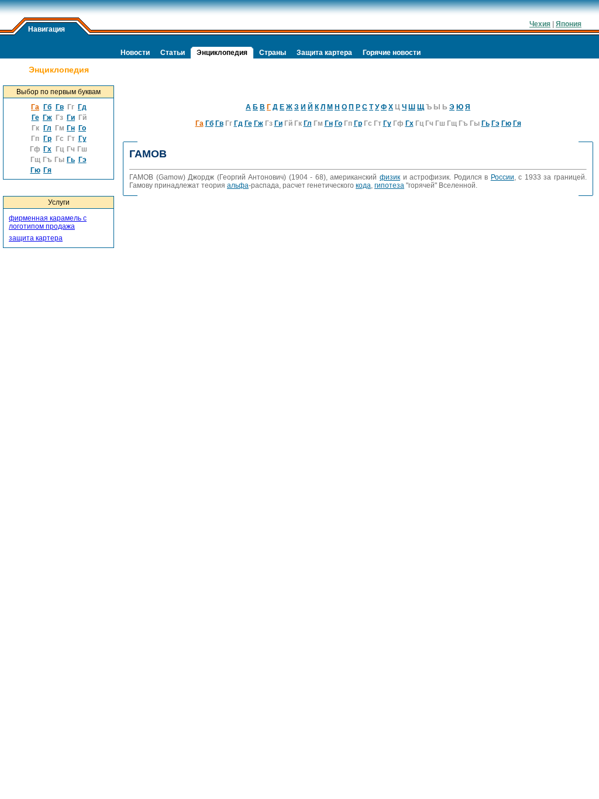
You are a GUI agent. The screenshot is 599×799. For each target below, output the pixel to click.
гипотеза (389, 185)
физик (390, 177)
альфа (238, 185)
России (502, 177)
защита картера (36, 238)
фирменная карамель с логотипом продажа (48, 222)
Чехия (539, 24)
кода (363, 185)
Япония (568, 24)
